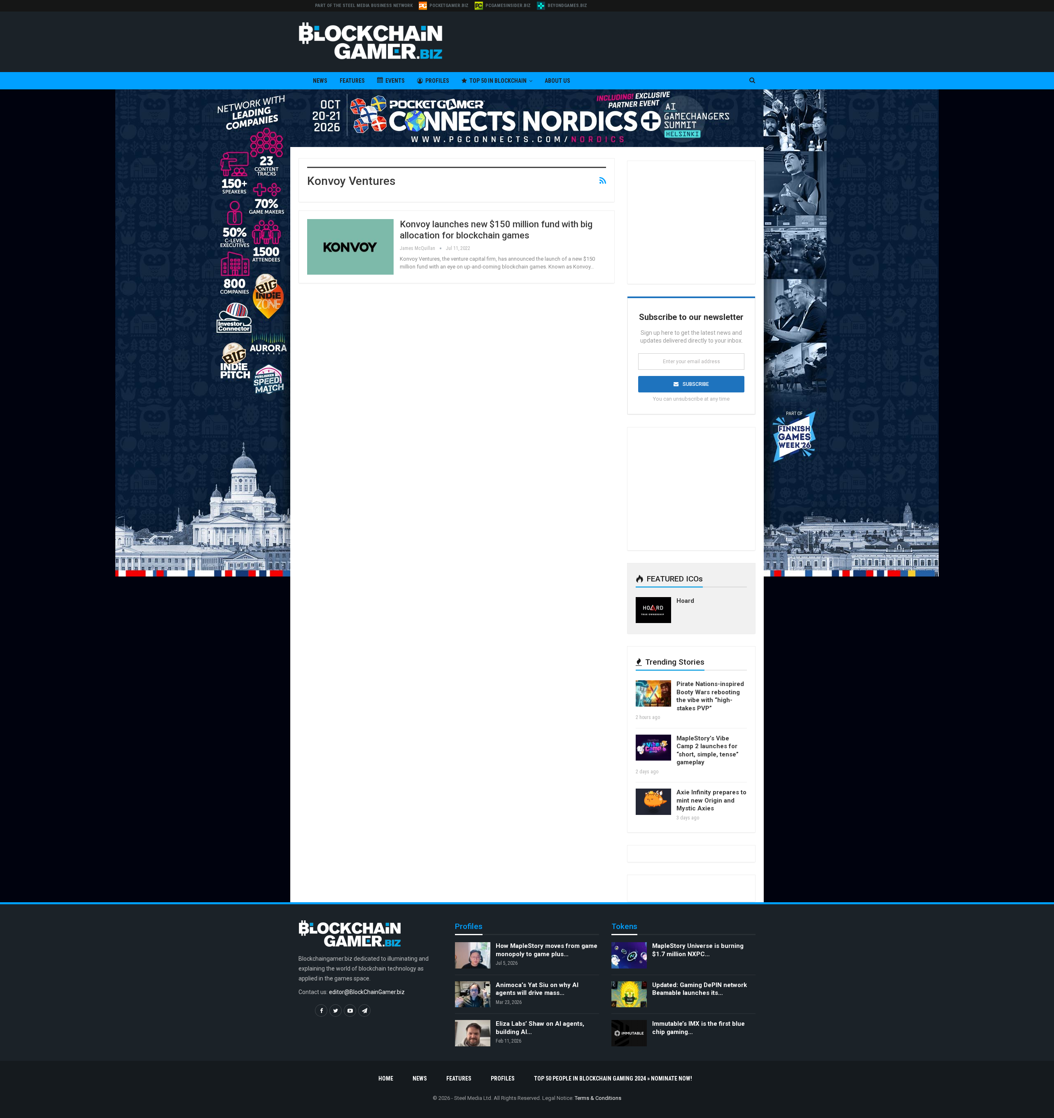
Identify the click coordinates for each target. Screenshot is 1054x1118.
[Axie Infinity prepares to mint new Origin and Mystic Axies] (653, 802)
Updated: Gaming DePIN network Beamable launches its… (699, 989)
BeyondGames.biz (567, 5)
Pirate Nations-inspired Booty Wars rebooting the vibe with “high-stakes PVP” (710, 696)
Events (395, 80)
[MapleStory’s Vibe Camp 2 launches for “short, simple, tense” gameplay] (653, 748)
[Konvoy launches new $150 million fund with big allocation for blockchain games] (350, 246)
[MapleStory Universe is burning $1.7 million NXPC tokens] (629, 955)
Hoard (685, 601)
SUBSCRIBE (696, 384)
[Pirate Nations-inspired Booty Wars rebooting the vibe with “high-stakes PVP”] (653, 693)
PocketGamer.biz (449, 5)
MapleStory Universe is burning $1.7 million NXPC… (698, 950)
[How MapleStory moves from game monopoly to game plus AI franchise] (472, 955)
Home (385, 1078)
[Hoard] (653, 610)
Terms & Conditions (598, 1098)
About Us (557, 80)
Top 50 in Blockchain (498, 80)
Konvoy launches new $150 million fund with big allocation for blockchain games (496, 229)
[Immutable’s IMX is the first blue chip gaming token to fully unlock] (629, 1033)
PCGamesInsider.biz (508, 5)
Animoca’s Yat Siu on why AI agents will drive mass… (537, 989)
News (320, 80)
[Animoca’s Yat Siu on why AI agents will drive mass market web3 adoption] (472, 994)
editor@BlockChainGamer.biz (367, 992)
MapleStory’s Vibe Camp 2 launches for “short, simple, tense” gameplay (707, 750)
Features (352, 80)
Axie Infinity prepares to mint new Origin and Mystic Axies (711, 800)
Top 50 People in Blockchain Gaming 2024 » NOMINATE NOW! (613, 1078)
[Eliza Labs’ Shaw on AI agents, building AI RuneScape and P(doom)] (472, 1033)
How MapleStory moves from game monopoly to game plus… (546, 950)
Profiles (437, 80)
